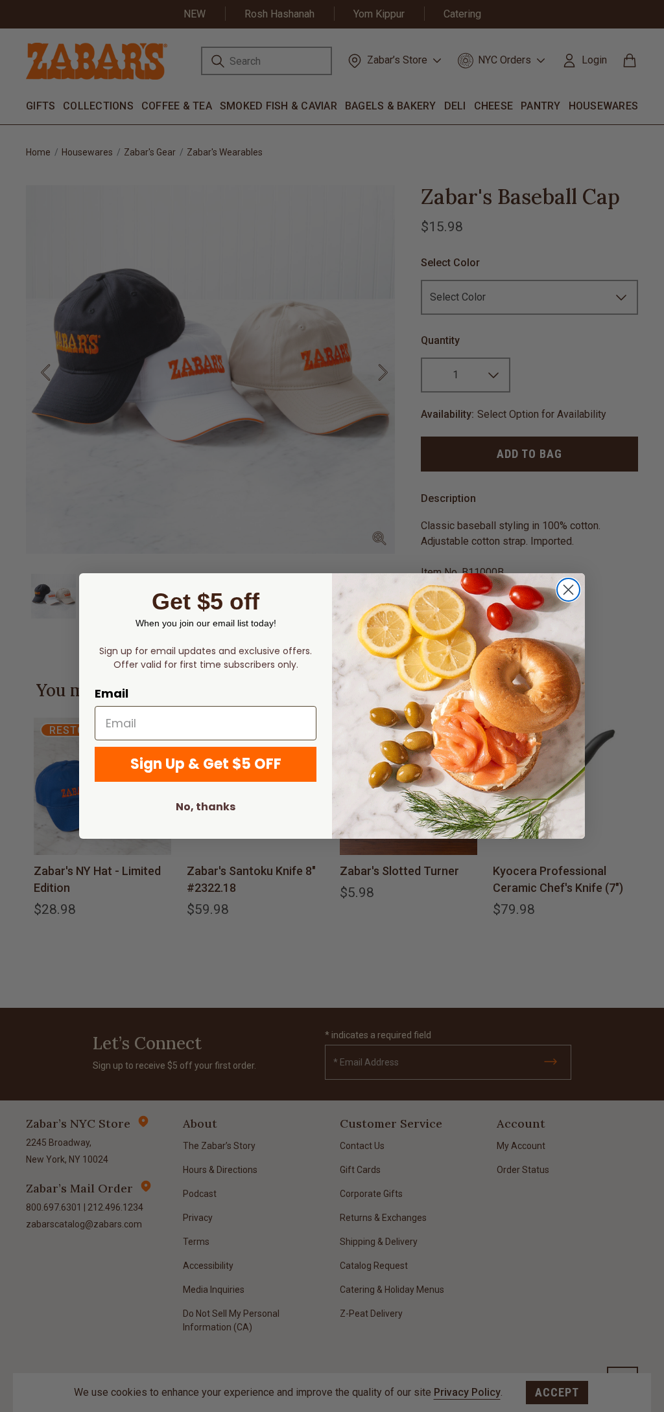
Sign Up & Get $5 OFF (205, 764)
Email (111, 693)
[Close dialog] (568, 589)
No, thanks (205, 806)
